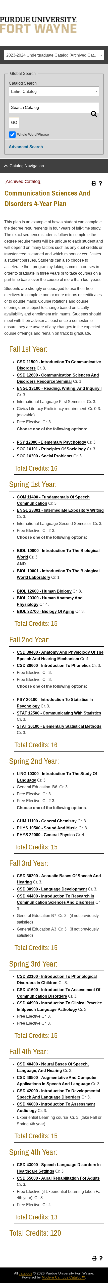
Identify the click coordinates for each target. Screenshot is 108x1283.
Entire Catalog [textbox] (24, 91)
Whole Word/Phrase (33, 134)
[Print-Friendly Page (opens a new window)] (94, 183)
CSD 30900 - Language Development (52, 889)
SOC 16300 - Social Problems (44, 456)
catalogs (25, 1273)
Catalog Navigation (27, 166)
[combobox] (54, 55)
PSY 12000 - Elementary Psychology (51, 442)
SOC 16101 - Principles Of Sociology (51, 449)
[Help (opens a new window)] (100, 183)
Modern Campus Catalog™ (63, 1277)
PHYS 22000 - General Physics (46, 835)
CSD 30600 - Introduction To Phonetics (54, 665)
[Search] (94, 113)
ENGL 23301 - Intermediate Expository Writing (60, 510)
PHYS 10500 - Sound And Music (47, 828)
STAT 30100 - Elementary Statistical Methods (59, 726)
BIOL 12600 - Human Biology (44, 591)
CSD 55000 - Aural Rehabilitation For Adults (58, 1178)
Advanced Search (26, 147)
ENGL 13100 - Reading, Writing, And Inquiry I (59, 388)
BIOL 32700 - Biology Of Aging (45, 611)
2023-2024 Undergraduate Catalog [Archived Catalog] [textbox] (54, 55)
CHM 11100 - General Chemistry (47, 821)
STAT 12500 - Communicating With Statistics (59, 713)
